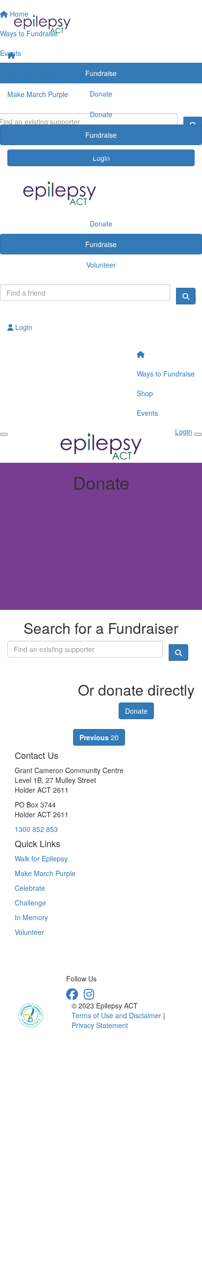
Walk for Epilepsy (33, 74)
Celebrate (30, 888)
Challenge (30, 902)
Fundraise (101, 135)
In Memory (31, 917)
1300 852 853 (36, 829)
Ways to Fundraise (166, 373)
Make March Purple (37, 94)
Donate (101, 114)
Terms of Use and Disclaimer (116, 1015)
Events (147, 413)
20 (99, 737)
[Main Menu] (4, 434)
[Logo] (101, 23)
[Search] (186, 296)
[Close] (198, 434)
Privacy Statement (100, 1025)
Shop (145, 393)
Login (22, 327)
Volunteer (101, 155)
